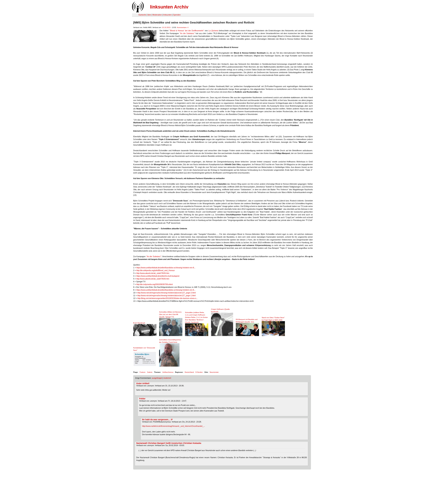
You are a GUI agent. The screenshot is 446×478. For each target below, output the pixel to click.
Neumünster (214, 372)
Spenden (177, 15)
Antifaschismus (167, 372)
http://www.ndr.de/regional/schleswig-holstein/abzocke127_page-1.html (166, 296)
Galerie (149, 372)
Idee (149, 15)
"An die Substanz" (187, 33)
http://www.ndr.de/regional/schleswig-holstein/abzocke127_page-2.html (166, 293)
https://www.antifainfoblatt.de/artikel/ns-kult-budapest (157, 276)
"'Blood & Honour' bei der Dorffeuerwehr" (186, 31)
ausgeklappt (157, 378)
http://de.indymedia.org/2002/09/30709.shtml (154, 284)
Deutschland (189, 372)
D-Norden (199, 372)
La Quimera (213, 31)
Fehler (142, 398)
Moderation (157, 15)
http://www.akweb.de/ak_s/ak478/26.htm (152, 273)
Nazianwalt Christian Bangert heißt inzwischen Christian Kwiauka (168, 443)
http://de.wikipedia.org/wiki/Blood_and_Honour (155, 270)
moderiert (167, 378)
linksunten (167, 15)
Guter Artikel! (142, 383)
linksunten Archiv (169, 6)
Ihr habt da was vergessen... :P (157, 419)
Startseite (142, 15)
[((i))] (137, 12)
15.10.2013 (166, 27)
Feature (142, 372)
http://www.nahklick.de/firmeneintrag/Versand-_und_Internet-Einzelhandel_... (173, 426)
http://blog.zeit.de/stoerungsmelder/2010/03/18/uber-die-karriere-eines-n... (167, 298)
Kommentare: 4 (182, 27)
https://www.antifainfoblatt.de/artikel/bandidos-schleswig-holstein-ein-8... (165, 268)
